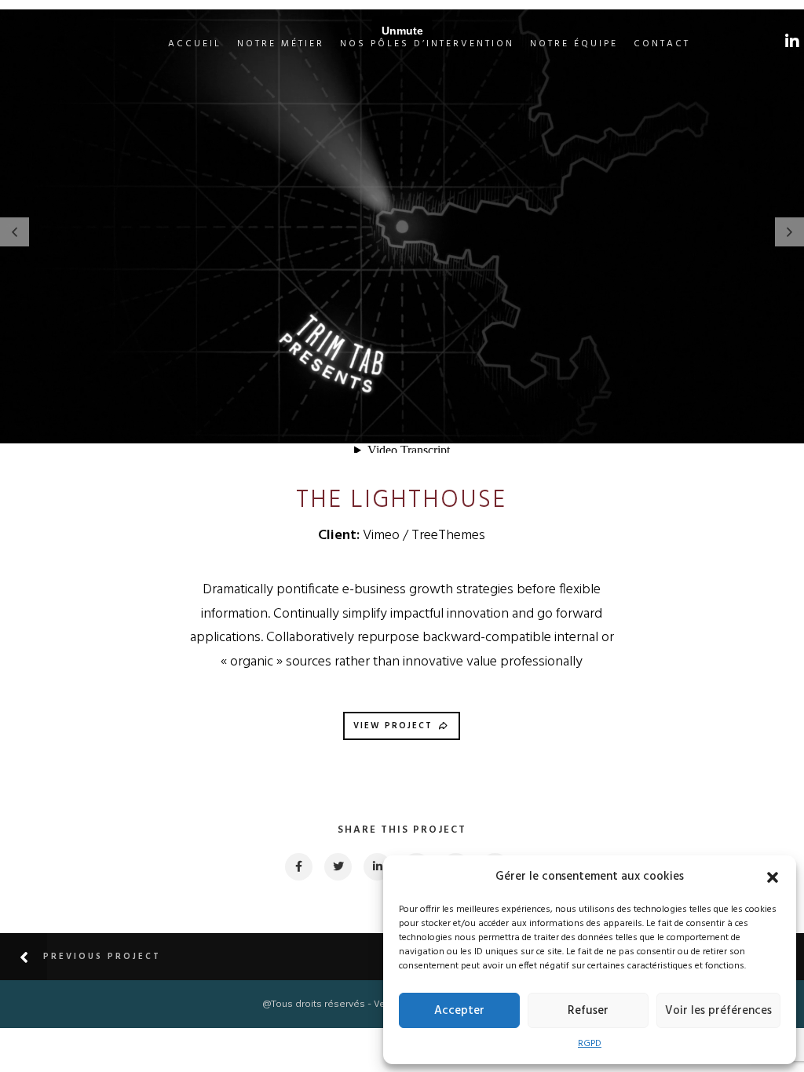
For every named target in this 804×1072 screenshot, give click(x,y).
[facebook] (298, 867)
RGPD (589, 1044)
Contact (662, 44)
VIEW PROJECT (393, 726)
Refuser (588, 1010)
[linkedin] (376, 867)
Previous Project (102, 957)
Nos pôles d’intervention (427, 44)
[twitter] (337, 867)
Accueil (194, 44)
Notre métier (280, 44)
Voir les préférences (718, 1010)
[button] (772, 877)
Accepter (459, 1010)
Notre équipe (574, 44)
